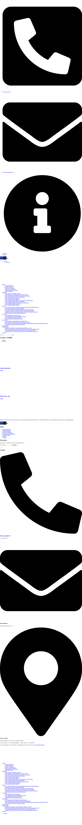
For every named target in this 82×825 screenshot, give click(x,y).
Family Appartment (5, 368)
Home (4, 340)
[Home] (16, 282)
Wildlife (1, 370)
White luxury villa (5, 396)
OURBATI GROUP (40, 745)
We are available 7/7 (5, 535)
